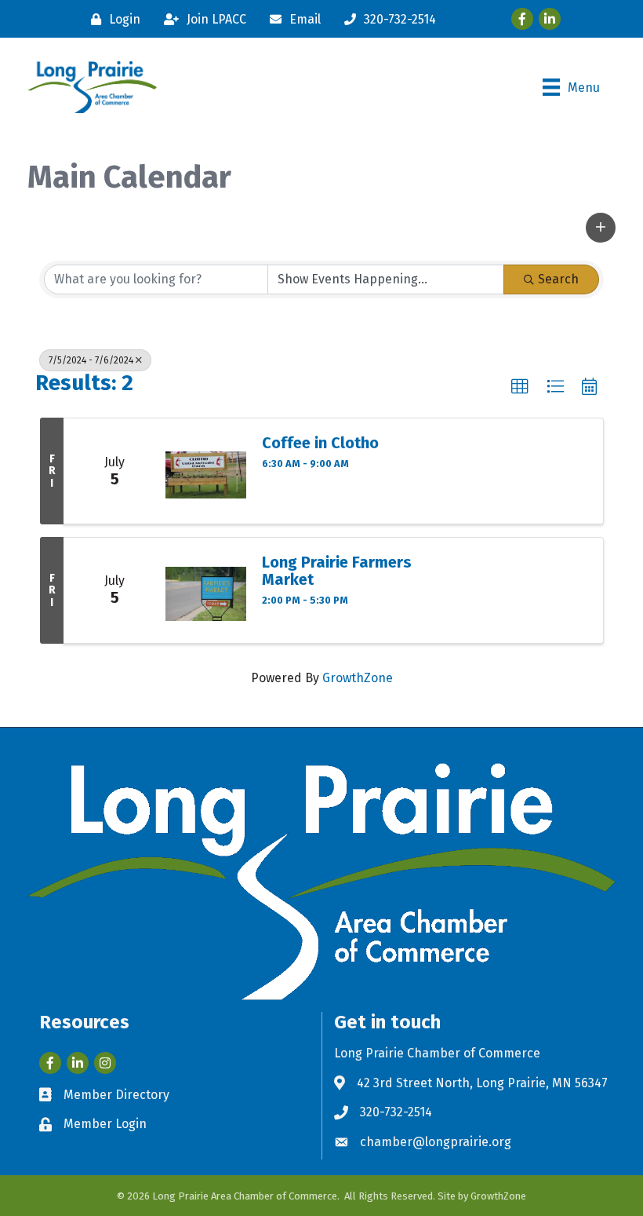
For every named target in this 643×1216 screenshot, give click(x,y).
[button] (601, 228)
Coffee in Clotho (320, 442)
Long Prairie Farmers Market (337, 570)
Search (558, 279)
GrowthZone (357, 677)
